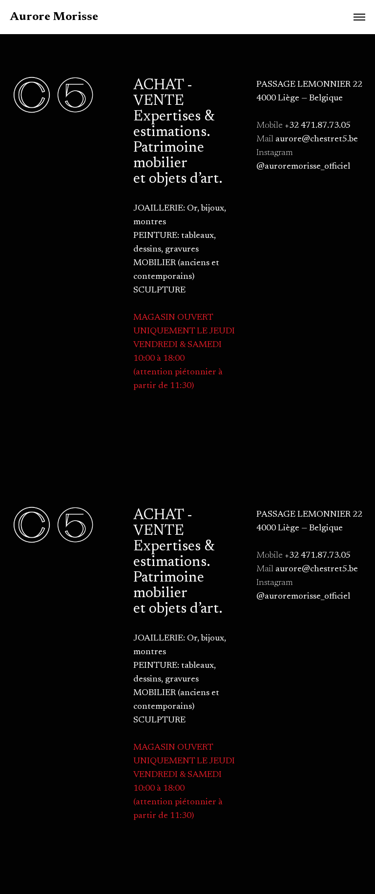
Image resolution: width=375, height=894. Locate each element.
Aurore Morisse (54, 17)
